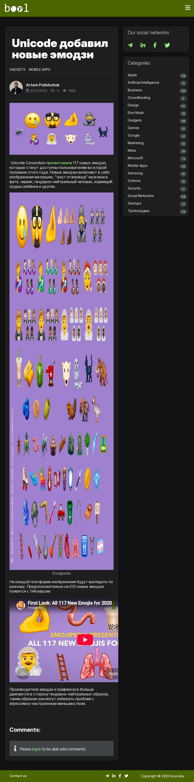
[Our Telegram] (130, 46)
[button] (16, 87)
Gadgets (17, 69)
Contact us (18, 776)
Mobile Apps (39, 69)
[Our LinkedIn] (143, 46)
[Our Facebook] (155, 46)
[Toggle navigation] (188, 7)
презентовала (59, 162)
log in (36, 749)
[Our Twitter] (167, 46)
